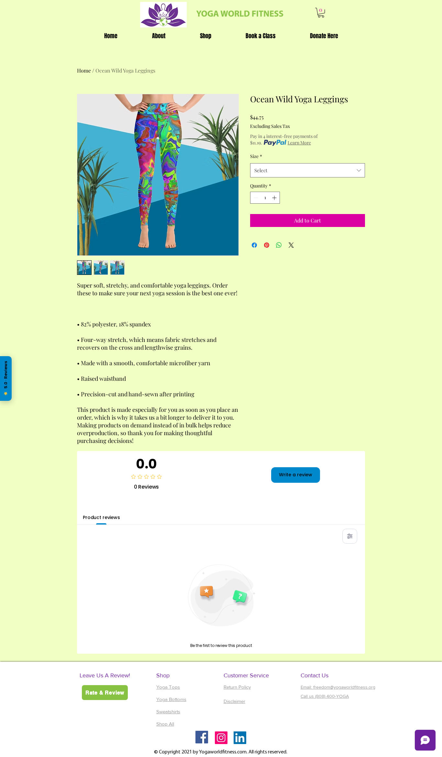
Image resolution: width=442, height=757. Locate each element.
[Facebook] (201, 737)
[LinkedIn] (240, 737)
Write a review (295, 474)
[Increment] (275, 197)
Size (256, 156)
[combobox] (307, 170)
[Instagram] (221, 737)
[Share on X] (291, 245)
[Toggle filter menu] (349, 536)
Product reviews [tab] (101, 517)
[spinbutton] (265, 197)
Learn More (299, 143)
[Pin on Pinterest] (267, 245)
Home (84, 70)
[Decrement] (255, 197)
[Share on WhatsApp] (279, 245)
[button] (321, 12)
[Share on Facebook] (254, 245)
